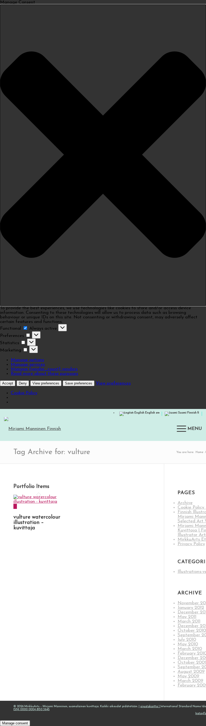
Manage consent (15, 723)
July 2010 (187, 639)
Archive (185, 503)
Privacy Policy (191, 544)
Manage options (27, 360)
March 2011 (189, 621)
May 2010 (188, 644)
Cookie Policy (24, 393)
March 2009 (190, 680)
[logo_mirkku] (40, 429)
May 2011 (187, 616)
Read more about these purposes (44, 373)
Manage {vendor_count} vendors (44, 369)
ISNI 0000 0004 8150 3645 (31, 709)
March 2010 (190, 648)
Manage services (28, 364)
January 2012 (191, 607)
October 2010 (192, 630)
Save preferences (78, 383)
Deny (23, 383)
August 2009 (191, 671)
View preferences (45, 383)
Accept (7, 383)
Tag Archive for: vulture (51, 452)
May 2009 (188, 676)
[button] (103, 155)
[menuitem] (186, 429)
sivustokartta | (150, 706)
